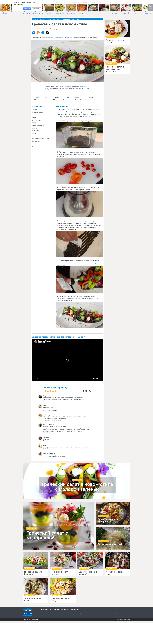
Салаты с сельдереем (60, 12)
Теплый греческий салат (33, 599)
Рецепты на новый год (82, 12)
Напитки (107, 2)
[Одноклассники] (38, 32)
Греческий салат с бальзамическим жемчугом (115, 69)
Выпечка (59, 2)
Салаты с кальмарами (71, 12)
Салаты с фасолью (148, 12)
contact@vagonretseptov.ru (123, 619)
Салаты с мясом (93, 12)
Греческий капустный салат (110, 545)
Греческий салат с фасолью (60, 573)
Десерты (75, 2)
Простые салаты (137, 12)
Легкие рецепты (16, 12)
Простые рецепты (5, 12)
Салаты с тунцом (49, 12)
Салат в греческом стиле (115, 41)
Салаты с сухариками (27, 12)
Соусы (122, 2)
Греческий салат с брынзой (33, 573)
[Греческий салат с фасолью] (63, 560)
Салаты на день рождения (126, 12)
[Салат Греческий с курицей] (90, 560)
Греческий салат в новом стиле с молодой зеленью (77, 487)
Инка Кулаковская (38, 29)
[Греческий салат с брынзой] (35, 560)
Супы (128, 2)
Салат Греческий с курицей (88, 573)
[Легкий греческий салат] (117, 560)
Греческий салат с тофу (60, 599)
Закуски (93, 2)
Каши (100, 2)
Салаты (115, 2)
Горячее (67, 2)
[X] (47, 32)
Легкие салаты (104, 12)
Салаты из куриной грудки (38, 12)
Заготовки (84, 2)
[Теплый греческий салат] (35, 586)
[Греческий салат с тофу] (63, 586)
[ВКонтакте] (33, 32)
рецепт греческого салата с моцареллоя (59, 37)
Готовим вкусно (28, 612)
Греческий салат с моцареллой (47, 535)
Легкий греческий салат (115, 573)
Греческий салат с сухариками (108, 520)
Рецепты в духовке (115, 12)
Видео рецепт (54, 29)
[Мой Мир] (42, 32)
